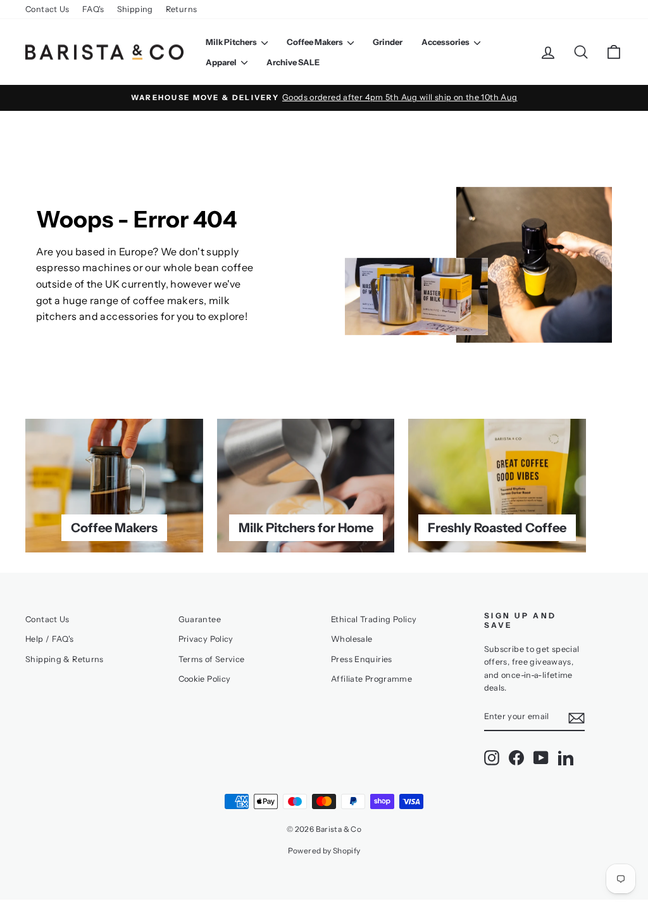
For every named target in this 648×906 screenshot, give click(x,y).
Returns (181, 9)
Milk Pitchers (232, 42)
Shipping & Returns (64, 659)
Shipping (135, 9)
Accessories (446, 42)
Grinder (387, 42)
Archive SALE (293, 62)
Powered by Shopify (324, 850)
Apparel (222, 62)
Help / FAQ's (49, 639)
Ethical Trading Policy (373, 619)
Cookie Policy (204, 679)
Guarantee (199, 619)
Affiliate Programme (371, 679)
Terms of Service (211, 659)
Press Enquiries (361, 659)
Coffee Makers (315, 42)
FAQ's (93, 9)
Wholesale (351, 639)
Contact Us (47, 9)
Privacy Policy (206, 639)
